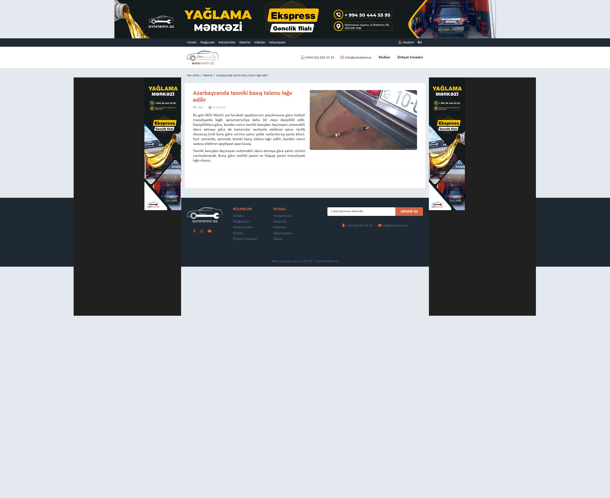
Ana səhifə (193, 75)
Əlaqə (277, 239)
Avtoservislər (227, 42)
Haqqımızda (282, 216)
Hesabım (408, 42)
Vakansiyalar (277, 42)
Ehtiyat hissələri (410, 57)
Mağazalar (207, 42)
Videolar (259, 42)
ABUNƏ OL (409, 211)
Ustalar (192, 42)
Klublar (384, 57)
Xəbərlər (245, 42)
